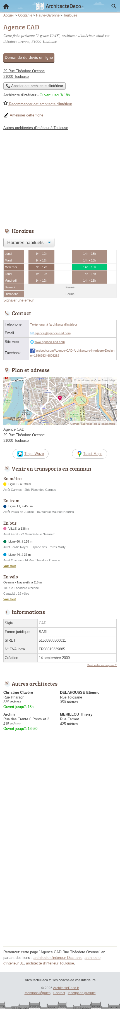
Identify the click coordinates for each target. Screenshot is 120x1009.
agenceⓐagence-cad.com (53, 333)
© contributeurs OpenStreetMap (94, 380)
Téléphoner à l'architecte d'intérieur (53, 324)
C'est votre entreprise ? (102, 665)
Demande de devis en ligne (29, 57)
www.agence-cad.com (50, 342)
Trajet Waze (34, 454)
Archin (9, 714)
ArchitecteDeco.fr (66, 988)
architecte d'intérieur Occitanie (57, 958)
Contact (59, 993)
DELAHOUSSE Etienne (79, 692)
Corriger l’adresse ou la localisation (92, 423)
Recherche (114, 6)
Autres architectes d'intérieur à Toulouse (35, 128)
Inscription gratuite (82, 993)
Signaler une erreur (18, 300)
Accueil (6, 6)
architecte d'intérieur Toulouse (50, 963)
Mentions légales (38, 993)
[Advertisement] (60, 884)
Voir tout (9, 565)
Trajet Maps (92, 454)
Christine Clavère (18, 692)
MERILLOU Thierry (76, 714)
